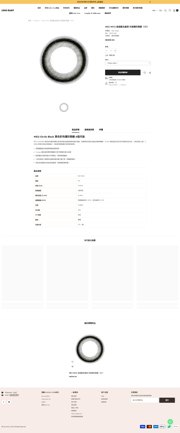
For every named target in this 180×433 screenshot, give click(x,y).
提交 (167, 400)
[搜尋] (165, 10)
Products (36, 20)
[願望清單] (170, 10)
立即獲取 (100, 2)
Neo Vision (115, 31)
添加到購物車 (123, 72)
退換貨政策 (89, 129)
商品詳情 (75, 129)
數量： (107, 47)
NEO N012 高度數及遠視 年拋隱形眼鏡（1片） (86, 373)
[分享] (149, 72)
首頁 (29, 20)
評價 (101, 129)
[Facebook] (4, 402)
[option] (64, 60)
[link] (144, 72)
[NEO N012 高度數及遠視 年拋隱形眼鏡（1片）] (90, 349)
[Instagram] (9, 402)
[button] (170, 421)
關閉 (150, 2)
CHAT (15, 392)
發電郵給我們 (14, 395)
